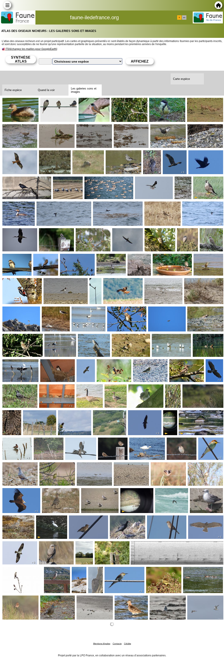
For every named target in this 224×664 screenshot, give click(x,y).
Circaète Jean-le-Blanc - (83, 366)
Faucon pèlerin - (205, 180)
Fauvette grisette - (110, 362)
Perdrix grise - (51, 599)
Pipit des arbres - (146, 362)
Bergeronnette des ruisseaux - (201, 129)
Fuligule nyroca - (15, 441)
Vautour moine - (140, 413)
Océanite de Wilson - (52, 205)
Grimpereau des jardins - (157, 233)
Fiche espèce (13, 90)
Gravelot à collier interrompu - (126, 467)
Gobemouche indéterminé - (86, 233)
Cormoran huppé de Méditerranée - (139, 261)
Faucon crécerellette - (39, 413)
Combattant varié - (56, 310)
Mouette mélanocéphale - (99, 493)
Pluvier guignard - (16, 466)
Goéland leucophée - (100, 180)
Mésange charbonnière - (166, 103)
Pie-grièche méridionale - (187, 233)
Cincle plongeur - (163, 128)
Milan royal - (12, 154)
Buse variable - (83, 546)
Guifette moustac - (165, 337)
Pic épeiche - (12, 281)
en (184, 17)
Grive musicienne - (17, 337)
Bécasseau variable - (130, 599)
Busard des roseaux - (74, 413)
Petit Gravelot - (87, 128)
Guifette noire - (172, 625)
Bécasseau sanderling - (20, 625)
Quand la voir (46, 90)
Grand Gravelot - (157, 281)
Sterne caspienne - (86, 310)
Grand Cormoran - (16, 362)
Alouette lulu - (79, 519)
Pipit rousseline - (93, 625)
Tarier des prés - (179, 441)
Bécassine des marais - (56, 128)
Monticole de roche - (54, 572)
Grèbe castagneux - (17, 101)
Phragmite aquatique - (173, 391)
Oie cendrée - (115, 388)
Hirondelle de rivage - (13, 259)
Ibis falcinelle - (107, 257)
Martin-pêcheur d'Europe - (132, 493)
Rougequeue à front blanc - (93, 103)
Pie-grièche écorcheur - (209, 233)
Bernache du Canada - (86, 389)
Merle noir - (151, 155)
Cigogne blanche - (66, 180)
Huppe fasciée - (196, 281)
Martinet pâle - (50, 388)
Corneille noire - (15, 180)
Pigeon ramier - (77, 441)
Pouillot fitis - (49, 466)
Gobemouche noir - (53, 231)
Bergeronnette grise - (121, 154)
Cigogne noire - (14, 231)
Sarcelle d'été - (194, 570)
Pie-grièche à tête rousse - (166, 519)
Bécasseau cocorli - (128, 128)
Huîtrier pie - (53, 281)
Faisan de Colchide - (202, 101)
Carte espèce (181, 79)
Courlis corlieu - (133, 625)
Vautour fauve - (14, 491)
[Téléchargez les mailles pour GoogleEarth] (31, 49)
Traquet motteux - (157, 205)
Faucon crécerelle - (96, 285)
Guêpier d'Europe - (206, 442)
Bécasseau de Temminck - (50, 155)
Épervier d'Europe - (162, 310)
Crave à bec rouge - (125, 519)
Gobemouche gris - (125, 101)
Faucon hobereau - (126, 231)
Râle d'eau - (12, 128)
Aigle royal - (93, 572)
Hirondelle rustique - (55, 101)
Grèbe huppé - (14, 205)
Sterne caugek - (199, 599)
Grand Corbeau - (201, 154)
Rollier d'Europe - (106, 413)
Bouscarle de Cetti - (165, 466)
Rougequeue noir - (17, 310)
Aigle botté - (172, 154)
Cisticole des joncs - (197, 388)
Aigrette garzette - (142, 441)
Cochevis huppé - (144, 545)
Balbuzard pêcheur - (150, 180)
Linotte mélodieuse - (122, 310)
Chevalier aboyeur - (182, 181)
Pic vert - (80, 154)
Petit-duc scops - (10, 415)
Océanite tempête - (169, 491)
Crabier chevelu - (207, 257)
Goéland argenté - (203, 491)
